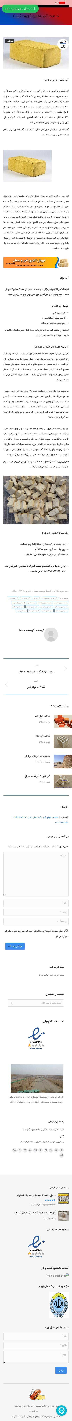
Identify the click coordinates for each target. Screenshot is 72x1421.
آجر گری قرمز (46, 607)
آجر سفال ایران (28, 1406)
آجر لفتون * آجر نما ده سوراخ (37, 776)
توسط (42, 591)
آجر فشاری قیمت (44, 603)
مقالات (10, 41)
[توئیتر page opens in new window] (56, 1150)
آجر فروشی (25, 598)
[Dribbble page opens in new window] (51, 1150)
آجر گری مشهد (61, 611)
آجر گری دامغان (61, 607)
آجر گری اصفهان (18, 603)
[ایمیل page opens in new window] (30, 1150)
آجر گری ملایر (47, 611)
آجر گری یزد (22, 611)
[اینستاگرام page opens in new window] (35, 1150)
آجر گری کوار (18, 607)
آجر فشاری (13, 598)
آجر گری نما (34, 611)
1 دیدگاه (15, 591)
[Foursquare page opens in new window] (19, 1150)
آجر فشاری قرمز (60, 603)
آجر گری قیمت (32, 607)
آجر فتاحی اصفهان (50, 598)
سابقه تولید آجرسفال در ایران (37, 756)
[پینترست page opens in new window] (40, 1150)
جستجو (11, 1003)
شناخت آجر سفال (42, 736)
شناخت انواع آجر (42, 716)
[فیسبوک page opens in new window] (61, 1150)
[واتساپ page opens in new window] (14, 1150)
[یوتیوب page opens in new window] (46, 1150)
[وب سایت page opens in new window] (25, 1150)
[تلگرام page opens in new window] (61, 1155)
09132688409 (52, 571)
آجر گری (31, 603)
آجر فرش (36, 598)
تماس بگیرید (37, 571)
